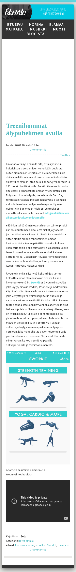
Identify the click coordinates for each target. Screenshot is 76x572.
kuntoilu (20, 545)
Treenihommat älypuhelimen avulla (34, 129)
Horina (36, 24)
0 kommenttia (38, 150)
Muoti (59, 29)
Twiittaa (65, 155)
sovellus (40, 545)
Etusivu (15, 24)
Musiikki (38, 29)
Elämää (56, 24)
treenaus (63, 545)
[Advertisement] (38, 77)
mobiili (30, 545)
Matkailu (15, 29)
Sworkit (35, 283)
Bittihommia (26, 541)
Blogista (35, 34)
